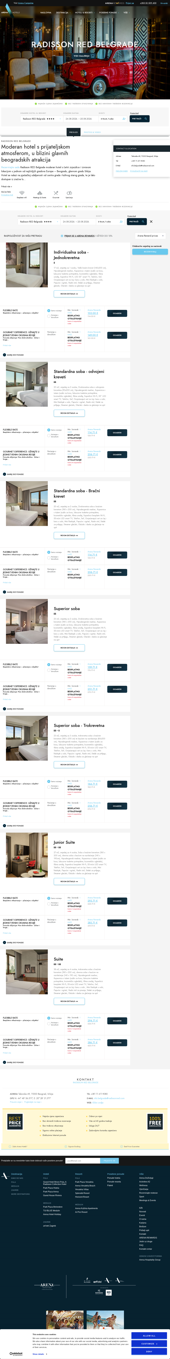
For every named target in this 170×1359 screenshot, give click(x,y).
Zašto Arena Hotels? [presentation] (19, 1146)
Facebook (156, 1161)
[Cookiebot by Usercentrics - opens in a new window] (16, 1354)
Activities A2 (144, 1182)
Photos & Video (92, 132)
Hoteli (46, 1174)
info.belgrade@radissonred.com (142, 165)
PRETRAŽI (136, 118)
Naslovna (45, 12)
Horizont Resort (82, 1197)
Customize (148, 1344)
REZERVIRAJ (150, 251)
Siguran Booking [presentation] (74, 1146)
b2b (141, 1208)
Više (126, 12)
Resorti (78, 1174)
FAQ (141, 1245)
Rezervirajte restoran (148, 1193)
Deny (149, 1352)
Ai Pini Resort (81, 1212)
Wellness (143, 1185)
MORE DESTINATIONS (20, 1194)
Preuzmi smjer (122, 171)
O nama (142, 1219)
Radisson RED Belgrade (39, 118)
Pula (13, 1182)
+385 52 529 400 (148, 3)
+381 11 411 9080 (138, 161)
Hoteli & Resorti (83, 12)
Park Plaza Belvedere (52, 1207)
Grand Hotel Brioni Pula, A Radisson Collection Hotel (54, 1183)
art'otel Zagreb (49, 1226)
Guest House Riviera (52, 1195)
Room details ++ (69, 294)
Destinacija (62, 12)
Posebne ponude (108, 12)
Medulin (15, 1186)
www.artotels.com (97, 1282)
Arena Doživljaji (146, 1178)
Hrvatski (164, 3)
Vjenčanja (143, 1189)
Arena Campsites (25, 3)
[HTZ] (105, 1327)
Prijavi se (130, 3)
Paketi (110, 1185)
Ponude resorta (114, 1182)
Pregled (73, 132)
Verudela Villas (82, 1189)
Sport (141, 1197)
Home (5, 1175)
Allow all (149, 1336)
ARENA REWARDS (148, 1238)
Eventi (142, 1215)
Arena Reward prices (148, 235)
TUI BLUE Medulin (51, 1211)
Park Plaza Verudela (84, 1182)
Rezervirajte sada (10, 167)
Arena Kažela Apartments (86, 1208)
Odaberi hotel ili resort (33, 113)
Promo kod (134, 113)
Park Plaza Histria (51, 1188)
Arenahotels (119, 1280)
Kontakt (142, 1234)
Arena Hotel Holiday (52, 1214)
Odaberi (117, 313)
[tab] (29, 1146)
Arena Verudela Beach (85, 1186)
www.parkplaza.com (87, 1280)
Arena (47, 1287)
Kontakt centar (145, 1249)
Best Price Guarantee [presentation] (131, 1146)
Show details (38, 1354)
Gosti (102, 113)
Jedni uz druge (145, 1241)
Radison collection (99, 1293)
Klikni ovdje (97, 1102)
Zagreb (14, 1190)
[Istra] (65, 1327)
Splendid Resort (82, 1193)
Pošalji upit (144, 1230)
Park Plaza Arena (51, 1192)
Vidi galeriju (81, 56)
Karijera (142, 1223)
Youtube (162, 1161)
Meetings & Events (147, 1200)
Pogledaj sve (7, 195)
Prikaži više (7, 345)
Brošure (142, 1226)
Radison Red (109, 1293)
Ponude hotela (113, 1178)
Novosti (142, 1212)
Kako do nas (17, 1178)
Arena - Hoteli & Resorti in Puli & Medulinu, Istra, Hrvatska (7, 12)
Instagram (167, 1161)
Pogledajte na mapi (139, 171)
